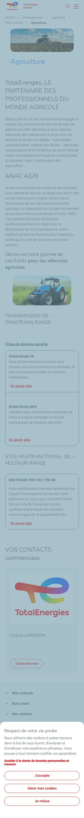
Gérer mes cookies (42, 788)
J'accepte (42, 775)
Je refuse (42, 801)
